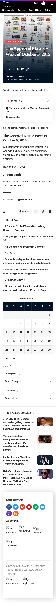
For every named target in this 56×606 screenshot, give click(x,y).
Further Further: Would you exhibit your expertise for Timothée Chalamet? (17, 460)
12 (28, 332)
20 (35, 341)
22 (49, 341)
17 (14, 341)
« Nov (5, 366)
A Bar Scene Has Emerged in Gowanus (25, 246)
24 (14, 349)
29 (49, 349)
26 (28, 349)
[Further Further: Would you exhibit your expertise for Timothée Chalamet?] (45, 460)
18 (21, 341)
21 (42, 341)
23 (6, 349)
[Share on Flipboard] (22, 69)
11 (21, 332)
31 (14, 358)
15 (49, 332)
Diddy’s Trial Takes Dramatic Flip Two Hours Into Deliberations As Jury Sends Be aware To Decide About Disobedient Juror (17, 478)
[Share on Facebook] (13, 69)
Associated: (15, 117)
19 (28, 341)
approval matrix (24, 199)
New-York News (14, 41)
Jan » (12, 366)
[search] (30, 3)
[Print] (50, 211)
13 (35, 332)
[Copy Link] (27, 69)
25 (21, 349)
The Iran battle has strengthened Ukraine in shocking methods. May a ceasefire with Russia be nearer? (16, 443)
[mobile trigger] (50, 3)
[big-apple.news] (9, 3)
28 (42, 349)
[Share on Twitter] (18, 69)
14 (42, 332)
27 (35, 349)
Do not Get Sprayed (15, 279)
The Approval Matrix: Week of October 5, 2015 (27, 110)
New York (10, 253)
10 (14, 332)
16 (6, 341)
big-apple (10, 76)
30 (6, 358)
